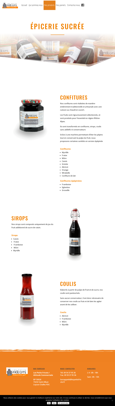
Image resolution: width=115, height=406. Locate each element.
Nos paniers (61, 5)
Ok (49, 403)
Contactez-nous (73, 5)
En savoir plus (63, 403)
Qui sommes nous (36, 5)
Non (54, 403)
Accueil (24, 5)
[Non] (112, 400)
